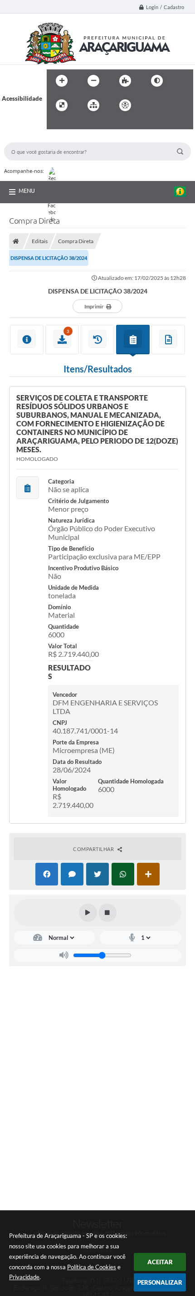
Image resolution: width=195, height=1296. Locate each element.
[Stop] (107, 913)
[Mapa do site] (93, 105)
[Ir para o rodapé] (76, 123)
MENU (27, 190)
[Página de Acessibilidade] (125, 105)
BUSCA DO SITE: (31, 138)
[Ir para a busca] (56, 123)
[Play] (88, 913)
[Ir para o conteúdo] (151, 105)
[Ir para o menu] (171, 105)
